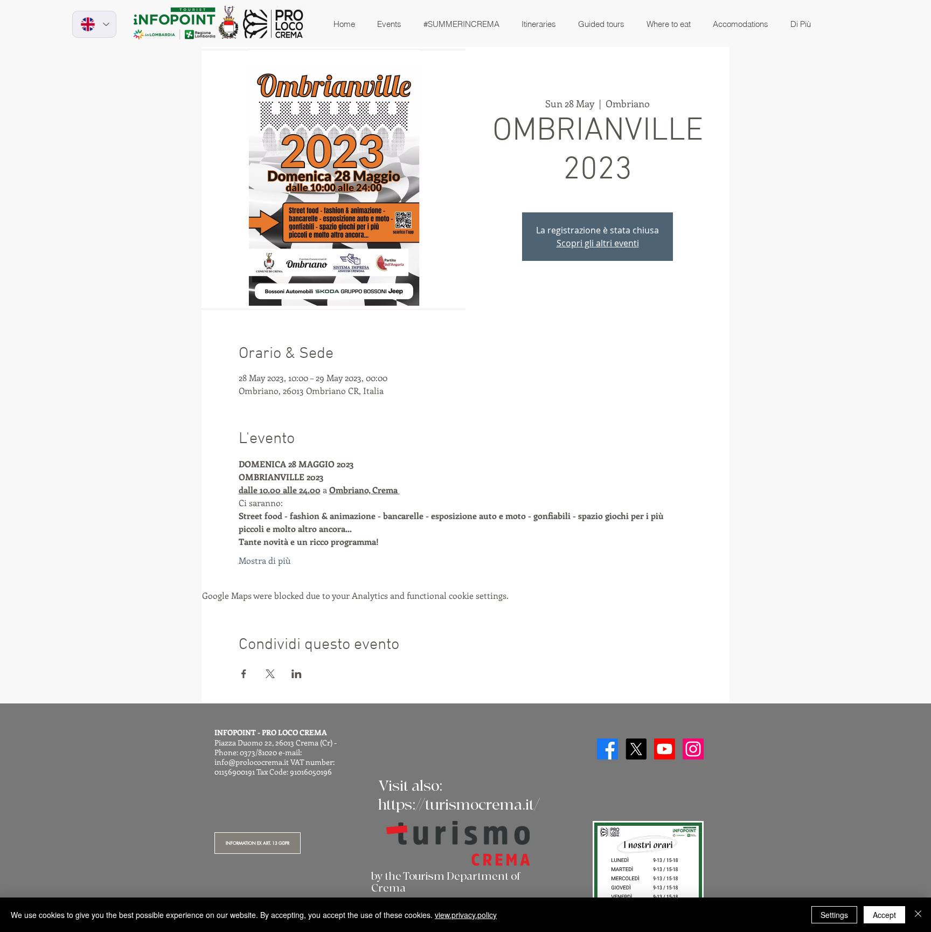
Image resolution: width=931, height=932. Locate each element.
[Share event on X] (270, 673)
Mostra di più (264, 560)
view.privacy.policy (466, 914)
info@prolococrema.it (251, 762)
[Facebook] (607, 749)
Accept (884, 914)
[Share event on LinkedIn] (296, 673)
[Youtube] (664, 749)
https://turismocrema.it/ (459, 805)
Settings (834, 914)
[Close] (918, 914)
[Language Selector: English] (94, 24)
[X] (636, 749)
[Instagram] (693, 749)
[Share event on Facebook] (244, 673)
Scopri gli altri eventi (598, 243)
